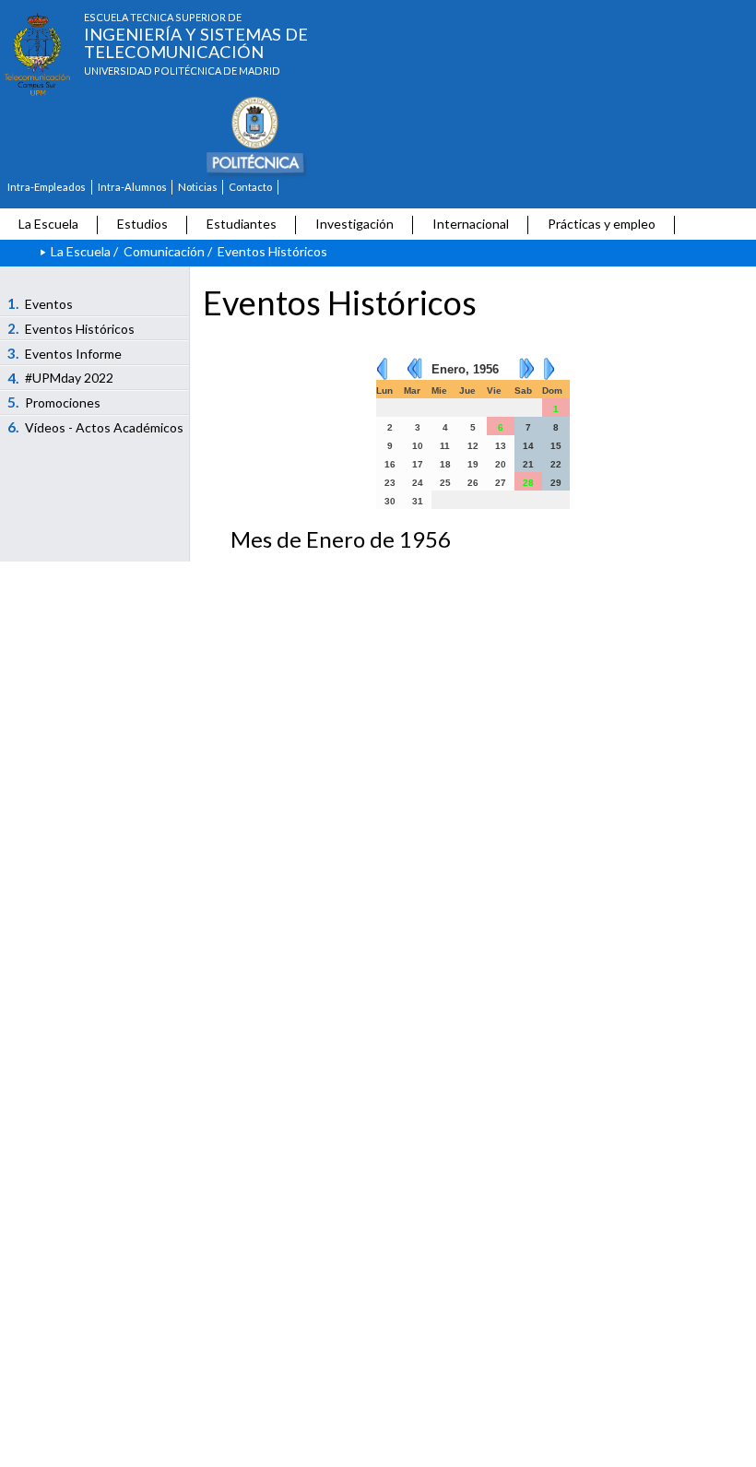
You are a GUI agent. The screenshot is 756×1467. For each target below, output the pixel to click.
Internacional (470, 223)
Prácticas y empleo (602, 223)
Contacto (250, 187)
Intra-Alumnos (132, 187)
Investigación (354, 223)
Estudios (142, 223)
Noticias (198, 187)
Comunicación (164, 251)
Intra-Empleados (46, 187)
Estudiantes (242, 223)
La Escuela (48, 223)
